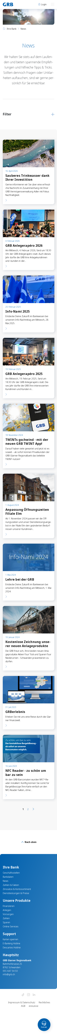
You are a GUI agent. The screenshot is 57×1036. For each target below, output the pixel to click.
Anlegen (7, 910)
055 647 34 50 (10, 970)
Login (43, 4)
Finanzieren (8, 906)
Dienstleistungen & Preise (16, 893)
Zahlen (6, 918)
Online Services (10, 926)
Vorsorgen (8, 914)
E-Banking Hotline (11, 943)
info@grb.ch (9, 974)
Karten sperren (10, 939)
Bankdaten (8, 876)
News (5, 880)
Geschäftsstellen (11, 872)
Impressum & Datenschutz (21, 1002)
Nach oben (30, 842)
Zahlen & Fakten (11, 885)
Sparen (6, 922)
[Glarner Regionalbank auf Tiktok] (23, 995)
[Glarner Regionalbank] (14, 4)
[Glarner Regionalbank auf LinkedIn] (34, 995)
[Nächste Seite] (33, 809)
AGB (23, 1006)
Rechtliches (44, 1002)
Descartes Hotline (12, 947)
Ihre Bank (11, 28)
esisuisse (33, 1006)
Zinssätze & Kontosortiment (17, 889)
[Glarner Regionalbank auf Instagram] (28, 995)
